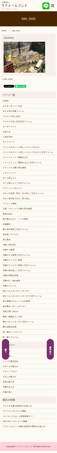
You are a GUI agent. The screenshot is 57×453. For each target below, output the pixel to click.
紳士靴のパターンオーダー (14, 306)
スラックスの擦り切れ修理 (14, 167)
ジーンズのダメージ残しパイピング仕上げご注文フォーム (28, 152)
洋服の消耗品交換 (10, 275)
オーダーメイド (9, 126)
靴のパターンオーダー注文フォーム (18, 322)
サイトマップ (8, 142)
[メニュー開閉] (52, 5)
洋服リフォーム (9, 286)
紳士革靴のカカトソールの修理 (16, 301)
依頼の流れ (7, 214)
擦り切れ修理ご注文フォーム (15, 229)
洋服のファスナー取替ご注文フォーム (19, 265)
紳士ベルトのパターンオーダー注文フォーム (22, 296)
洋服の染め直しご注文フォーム (16, 270)
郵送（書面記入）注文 (12, 317)
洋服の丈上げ (8, 387)
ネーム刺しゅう (9, 178)
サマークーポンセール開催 (14, 411)
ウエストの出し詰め (11, 116)
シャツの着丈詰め (10, 361)
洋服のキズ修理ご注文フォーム (16, 255)
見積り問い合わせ (10, 311)
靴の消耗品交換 (9, 327)
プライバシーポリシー (12, 188)
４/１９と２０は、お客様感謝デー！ (18, 416)
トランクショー (9, 173)
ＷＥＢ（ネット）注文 (12, 106)
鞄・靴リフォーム (10, 337)
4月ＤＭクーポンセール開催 (15, 421)
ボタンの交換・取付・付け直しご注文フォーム (23, 193)
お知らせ (7, 132)
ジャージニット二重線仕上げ (15, 157)
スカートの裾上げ (10, 366)
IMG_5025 (8, 79)
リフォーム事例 (9, 203)
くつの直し (7, 356)
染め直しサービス (10, 234)
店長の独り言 (8, 382)
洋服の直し (7, 392)
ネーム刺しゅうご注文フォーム (16, 183)
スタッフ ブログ (10, 371)
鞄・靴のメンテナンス (12, 332)
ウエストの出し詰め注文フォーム (17, 121)
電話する (6, 349)
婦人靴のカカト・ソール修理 (15, 219)
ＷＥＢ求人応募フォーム (13, 111)
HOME (3, 31)
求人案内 (7, 239)
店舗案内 (7, 224)
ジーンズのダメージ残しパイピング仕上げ (21, 147)
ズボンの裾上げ (9, 377)
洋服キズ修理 (8, 250)
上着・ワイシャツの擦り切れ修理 (17, 209)
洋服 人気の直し (10, 245)
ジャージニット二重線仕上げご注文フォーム (22, 162)
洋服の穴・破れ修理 (11, 281)
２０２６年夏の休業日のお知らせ (17, 406)
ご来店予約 (7, 137)
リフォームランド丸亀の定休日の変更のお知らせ (24, 426)
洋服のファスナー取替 (12, 260)
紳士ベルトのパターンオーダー (16, 291)
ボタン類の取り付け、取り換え (16, 198)
